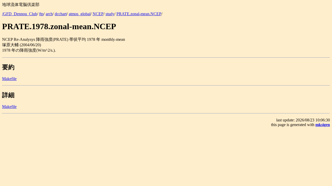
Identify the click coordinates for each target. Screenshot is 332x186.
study (110, 14)
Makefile (9, 78)
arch (49, 14)
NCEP (98, 14)
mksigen (322, 124)
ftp (41, 14)
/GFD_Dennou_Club (19, 14)
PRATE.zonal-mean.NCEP (138, 14)
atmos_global (80, 14)
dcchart (61, 14)
